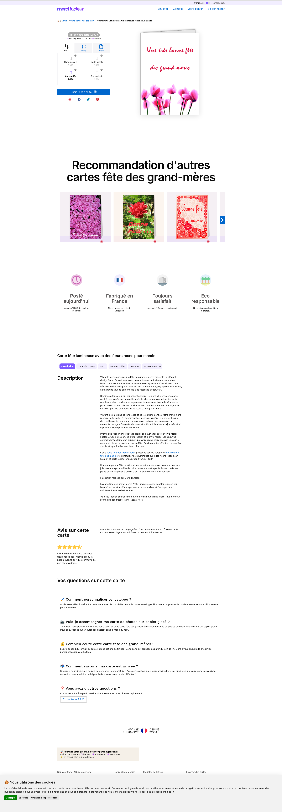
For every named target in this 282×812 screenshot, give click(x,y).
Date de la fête (117, 366)
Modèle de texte (152, 366)
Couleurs (134, 366)
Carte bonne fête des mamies (83, 21)
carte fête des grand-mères (121, 452)
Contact (178, 8)
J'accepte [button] (10, 797)
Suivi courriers (83, 772)
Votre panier (195, 8)
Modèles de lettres (153, 772)
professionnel (218, 2)
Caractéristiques (86, 366)
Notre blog (120, 772)
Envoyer (163, 8)
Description (67, 366)
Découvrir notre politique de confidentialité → (148, 791)
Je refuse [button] (23, 797)
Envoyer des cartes (196, 772)
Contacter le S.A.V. (73, 699)
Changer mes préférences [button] (44, 797)
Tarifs (103, 366)
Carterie (65, 21)
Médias (131, 772)
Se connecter (216, 8)
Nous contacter (65, 772)
